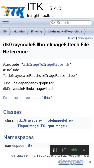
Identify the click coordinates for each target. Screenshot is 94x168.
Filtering (36, 31)
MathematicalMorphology (65, 31)
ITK (5, 31)
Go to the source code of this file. (29, 98)
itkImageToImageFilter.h (46, 64)
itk (30, 146)
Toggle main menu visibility (6, 22)
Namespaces (85, 38)
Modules (19, 31)
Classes (70, 38)
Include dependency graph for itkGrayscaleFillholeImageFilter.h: (29, 86)
